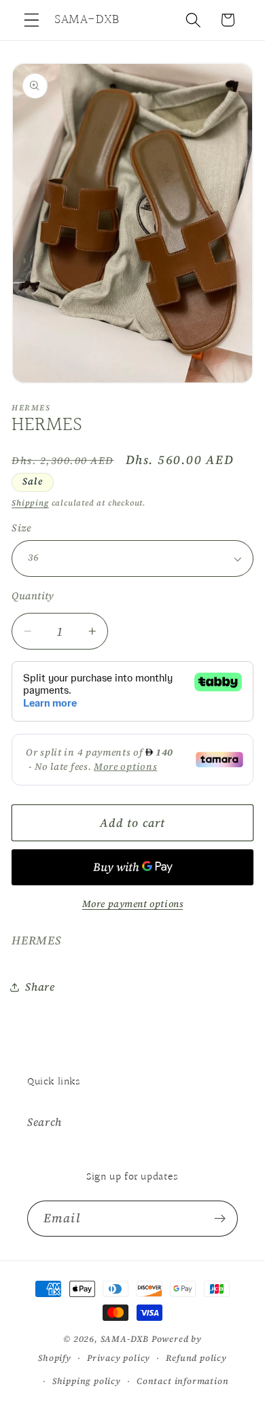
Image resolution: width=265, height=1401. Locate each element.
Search (44, 1121)
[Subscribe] (219, 1219)
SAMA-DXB (125, 1339)
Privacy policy (118, 1358)
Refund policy (196, 1358)
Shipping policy (86, 1381)
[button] (31, 20)
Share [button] (39, 986)
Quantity (33, 596)
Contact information (182, 1381)
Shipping (30, 502)
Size (21, 528)
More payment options (132, 904)
